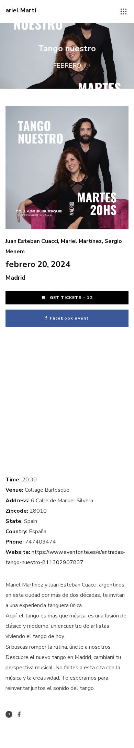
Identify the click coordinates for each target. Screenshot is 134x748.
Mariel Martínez (81, 241)
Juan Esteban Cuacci (31, 241)
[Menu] (123, 12)
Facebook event (69, 318)
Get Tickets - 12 (70, 297)
